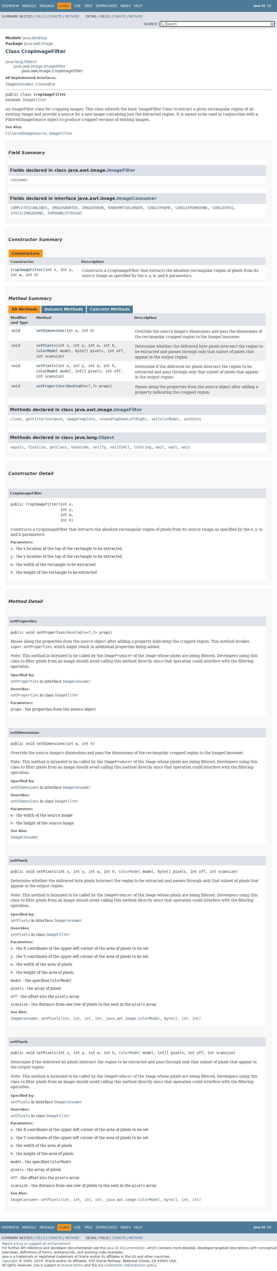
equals (17, 447)
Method (72, 16)
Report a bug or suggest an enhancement (36, 1244)
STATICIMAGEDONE (27, 213)
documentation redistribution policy (127, 1265)
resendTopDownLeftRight (123, 419)
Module (29, 6)
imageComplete (81, 419)
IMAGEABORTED (65, 208)
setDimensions (50, 330)
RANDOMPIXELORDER (125, 208)
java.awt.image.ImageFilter (39, 66)
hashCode (79, 447)
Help (138, 6)
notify (99, 447)
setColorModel (165, 419)
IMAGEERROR (93, 208)
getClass (58, 447)
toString (142, 447)
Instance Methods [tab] (64, 309)
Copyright (10, 1261)
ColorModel (47, 351)
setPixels (46, 345)
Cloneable (45, 84)
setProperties (50, 386)
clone (16, 419)
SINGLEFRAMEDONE (191, 208)
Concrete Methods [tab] (110, 309)
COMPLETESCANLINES (29, 208)
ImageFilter (35, 100)
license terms (72, 1265)
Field (40, 16)
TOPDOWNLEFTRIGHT (64, 213)
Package (46, 6)
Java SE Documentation (126, 1248)
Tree (88, 6)
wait (160, 447)
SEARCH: (151, 24)
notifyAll (120, 447)
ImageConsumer (19, 84)
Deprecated (106, 6)
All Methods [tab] (24, 309)
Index (125, 6)
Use (77, 6)
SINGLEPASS (222, 208)
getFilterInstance (44, 419)
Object (106, 437)
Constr (55, 16)
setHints (192, 419)
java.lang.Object (21, 62)
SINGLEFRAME (159, 208)
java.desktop (34, 38)
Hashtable (76, 386)
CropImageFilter (27, 270)
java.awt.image (38, 43)
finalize (36, 447)
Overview (10, 6)
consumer (19, 180)
